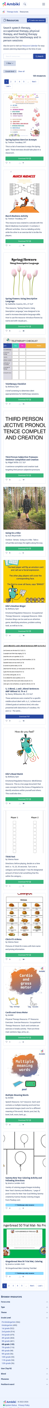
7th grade (6, 1347)
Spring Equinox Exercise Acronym (21, 139)
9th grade (6, 1354)
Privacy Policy (24, 1405)
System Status (11, 1405)
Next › (34, 82)
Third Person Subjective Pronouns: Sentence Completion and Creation (21, 458)
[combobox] (18, 56)
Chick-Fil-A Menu (13, 939)
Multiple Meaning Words (17, 1095)
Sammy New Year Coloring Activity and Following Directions (23, 1179)
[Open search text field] (24, 4)
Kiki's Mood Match (14, 774)
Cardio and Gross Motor (16, 1012)
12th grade (6, 1363)
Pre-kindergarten (8, 1322)
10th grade (6, 1357)
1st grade (5, 1328)
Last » (8, 86)
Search (40, 56)
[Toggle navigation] (43, 4)
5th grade (6, 1341)
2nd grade (6, 1332)
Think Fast (10, 856)
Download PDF (23, 158)
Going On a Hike (13, 533)
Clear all (21, 71)
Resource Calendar (30, 46)
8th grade (6, 1351)
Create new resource (37, 20)
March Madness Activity (16, 216)
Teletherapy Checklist (15, 384)
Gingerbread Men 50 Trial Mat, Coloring (23, 1261)
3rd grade (6, 1335)
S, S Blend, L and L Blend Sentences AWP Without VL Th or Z (22, 690)
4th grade (6, 1338)
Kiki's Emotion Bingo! (15, 606)
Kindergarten (7, 1325)
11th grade (6, 1360)
